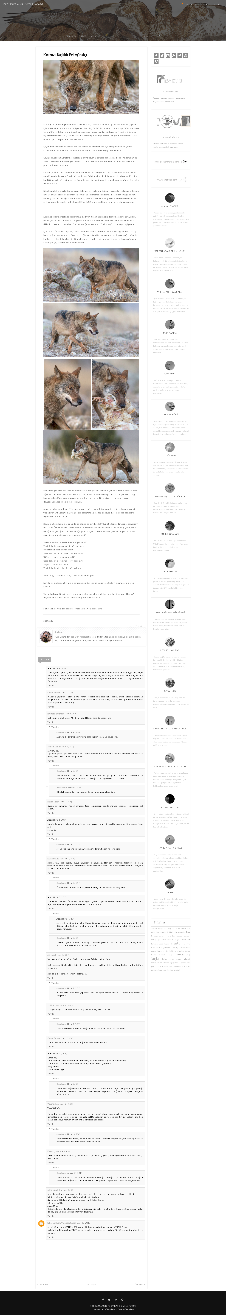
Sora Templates (108, 1309)
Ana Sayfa (91, 1284)
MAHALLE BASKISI (169, 206)
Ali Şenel (51, 955)
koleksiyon (186, 951)
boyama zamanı (157, 936)
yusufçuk (176, 970)
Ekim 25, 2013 (73, 1134)
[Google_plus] (174, 55)
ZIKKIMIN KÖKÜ (170, 414)
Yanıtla (50, 685)
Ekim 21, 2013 (73, 938)
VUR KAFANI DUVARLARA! (169, 292)
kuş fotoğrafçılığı (180, 954)
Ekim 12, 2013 (73, 771)
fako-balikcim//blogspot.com (61, 1223)
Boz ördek (170, 936)
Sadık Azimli (53, 1005)
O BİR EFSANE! (170, 571)
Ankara (154, 929)
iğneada (160, 951)
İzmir (174, 951)
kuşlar (155, 958)
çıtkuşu (154, 940)
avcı (173, 929)
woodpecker (168, 970)
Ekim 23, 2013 (66, 1104)
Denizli (170, 939)
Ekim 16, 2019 (83, 1223)
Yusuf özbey (53, 1104)
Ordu (159, 963)
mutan (153, 963)
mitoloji (186, 959)
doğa (177, 940)
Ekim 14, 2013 (68, 918)
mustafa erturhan (55, 713)
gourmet (166, 948)
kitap (179, 951)
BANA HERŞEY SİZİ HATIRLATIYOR (169, 728)
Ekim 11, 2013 (59, 668)
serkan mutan (178, 966)
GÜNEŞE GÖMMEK (170, 534)
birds (166, 932)
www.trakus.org (170, 91)
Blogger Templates (126, 1309)
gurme (153, 951)
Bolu (188, 932)
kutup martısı (168, 959)
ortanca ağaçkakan (170, 963)
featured (168, 944)
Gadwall (187, 944)
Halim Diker (53, 801)
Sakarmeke (168, 966)
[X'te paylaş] (49, 621)
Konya (153, 955)
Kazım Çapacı (54, 1151)
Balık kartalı (181, 929)
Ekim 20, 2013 (60, 1053)
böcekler (179, 936)
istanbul (168, 951)
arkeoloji (167, 929)
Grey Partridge (184, 948)
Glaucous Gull (156, 948)
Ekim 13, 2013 (59, 897)
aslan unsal (52, 1190)
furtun (58, 632)
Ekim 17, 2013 (62, 955)
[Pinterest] (179, 55)
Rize (161, 966)
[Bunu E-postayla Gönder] (44, 621)
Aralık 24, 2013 (68, 1151)
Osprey (182, 963)
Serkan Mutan (54, 746)
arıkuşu (160, 929)
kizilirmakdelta (54, 858)
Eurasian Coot (157, 944)
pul (158, 966)
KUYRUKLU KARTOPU (170, 650)
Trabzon (187, 966)
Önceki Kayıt (141, 1284)
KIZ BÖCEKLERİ (169, 455)
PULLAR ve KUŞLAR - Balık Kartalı (170, 766)
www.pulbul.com (171, 137)
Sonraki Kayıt (42, 1284)
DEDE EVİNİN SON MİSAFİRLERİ (170, 612)
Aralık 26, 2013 (74, 1173)
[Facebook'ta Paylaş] (52, 621)
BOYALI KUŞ (170, 691)
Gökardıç (174, 948)
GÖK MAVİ (169, 373)
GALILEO (170, 892)
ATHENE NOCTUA (170, 807)
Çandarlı (187, 936)
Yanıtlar (55, 727)
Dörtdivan (185, 939)
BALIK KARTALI (170, 332)
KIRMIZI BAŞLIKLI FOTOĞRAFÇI (170, 496)
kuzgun (178, 959)
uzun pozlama (156, 970)
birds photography (177, 932)
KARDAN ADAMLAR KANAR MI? (169, 251)
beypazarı (160, 932)
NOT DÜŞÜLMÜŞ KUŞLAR (170, 848)
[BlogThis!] (47, 621)
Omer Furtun (53, 692)
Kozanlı (162, 955)
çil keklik (162, 940)
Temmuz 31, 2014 (67, 1190)
